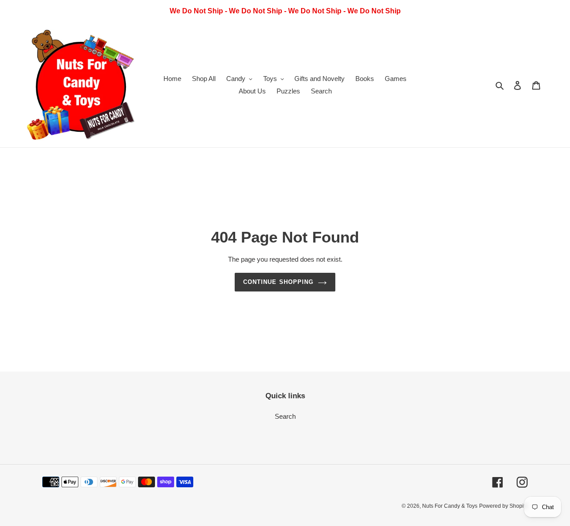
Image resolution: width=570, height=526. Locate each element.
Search (285, 416)
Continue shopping (278, 282)
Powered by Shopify (503, 506)
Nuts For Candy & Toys (449, 506)
